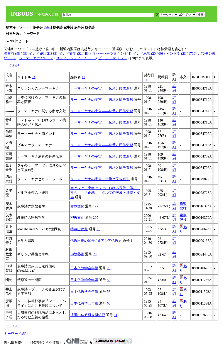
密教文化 (77, 206)
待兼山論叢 (79, 229)
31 (98, 229)
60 (108, 303)
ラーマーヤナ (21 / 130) (36, 58)
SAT (48, 27)
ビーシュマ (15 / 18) (113, 58)
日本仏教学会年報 (84, 268)
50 (108, 280)
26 (94, 254)
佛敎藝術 (77, 254)
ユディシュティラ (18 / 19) (76, 58)
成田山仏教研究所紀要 (87, 315)
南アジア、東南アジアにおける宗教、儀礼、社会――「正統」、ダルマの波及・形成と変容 (105, 192)
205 (95, 217)
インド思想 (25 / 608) (149, 53)
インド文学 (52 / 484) (75, 53)
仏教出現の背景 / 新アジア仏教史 (96, 240)
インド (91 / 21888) (43, 53)
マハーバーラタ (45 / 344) (111, 53)
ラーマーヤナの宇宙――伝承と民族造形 (101, 88)
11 (115, 315)
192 (95, 206)
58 (108, 291)
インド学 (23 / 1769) (181, 53)
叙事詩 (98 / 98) (15, 53)
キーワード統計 (16, 333)
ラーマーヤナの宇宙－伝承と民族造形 (100, 179)
